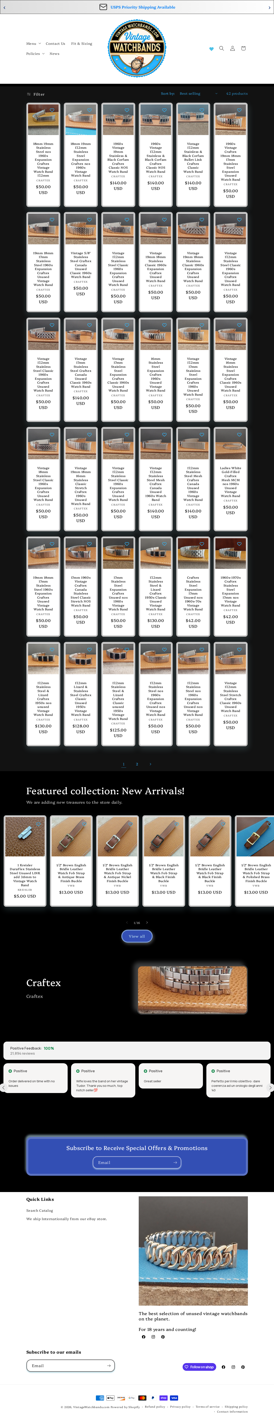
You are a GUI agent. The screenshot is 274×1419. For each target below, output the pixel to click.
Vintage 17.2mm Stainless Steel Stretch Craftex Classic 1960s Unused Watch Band (230, 697)
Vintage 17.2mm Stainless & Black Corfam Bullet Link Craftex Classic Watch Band (193, 157)
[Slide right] (147, 922)
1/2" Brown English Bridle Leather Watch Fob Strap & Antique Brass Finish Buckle (71, 873)
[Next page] (150, 764)
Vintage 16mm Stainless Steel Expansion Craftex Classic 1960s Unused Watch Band (230, 374)
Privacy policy (180, 1406)
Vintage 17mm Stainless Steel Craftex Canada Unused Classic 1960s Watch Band (81, 372)
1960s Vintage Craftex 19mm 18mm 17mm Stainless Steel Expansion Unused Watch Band (230, 161)
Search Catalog (39, 1210)
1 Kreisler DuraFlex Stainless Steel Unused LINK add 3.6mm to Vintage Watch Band (25, 875)
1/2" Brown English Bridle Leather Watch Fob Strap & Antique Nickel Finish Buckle (118, 873)
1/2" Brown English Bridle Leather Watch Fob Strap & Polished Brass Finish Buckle (256, 873)
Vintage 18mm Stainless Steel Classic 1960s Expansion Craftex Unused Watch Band (43, 484)
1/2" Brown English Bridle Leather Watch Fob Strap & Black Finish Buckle (164, 873)
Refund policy (155, 1406)
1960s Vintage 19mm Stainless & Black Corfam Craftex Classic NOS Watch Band (118, 157)
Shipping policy (236, 1406)
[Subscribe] (175, 1162)
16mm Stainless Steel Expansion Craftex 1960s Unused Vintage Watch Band (155, 374)
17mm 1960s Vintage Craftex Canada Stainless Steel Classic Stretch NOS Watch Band (81, 591)
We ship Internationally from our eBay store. (66, 1218)
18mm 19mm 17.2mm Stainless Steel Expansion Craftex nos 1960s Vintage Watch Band (81, 159)
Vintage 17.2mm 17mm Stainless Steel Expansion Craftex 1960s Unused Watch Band (193, 376)
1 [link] (124, 764)
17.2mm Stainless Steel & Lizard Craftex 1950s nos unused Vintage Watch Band (43, 699)
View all (137, 936)
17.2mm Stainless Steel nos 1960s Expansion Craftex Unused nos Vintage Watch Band (155, 699)
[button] (33, 43)
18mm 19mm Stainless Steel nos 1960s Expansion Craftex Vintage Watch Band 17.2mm (43, 159)
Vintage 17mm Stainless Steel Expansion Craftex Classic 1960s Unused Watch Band (118, 374)
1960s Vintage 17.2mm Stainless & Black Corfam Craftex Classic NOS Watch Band (156, 157)
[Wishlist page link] (211, 48)
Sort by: (168, 93)
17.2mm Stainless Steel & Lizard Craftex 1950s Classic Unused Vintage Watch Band (156, 593)
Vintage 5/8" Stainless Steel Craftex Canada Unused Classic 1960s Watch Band (81, 265)
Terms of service (208, 1406)
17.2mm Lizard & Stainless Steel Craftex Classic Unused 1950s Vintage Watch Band (80, 699)
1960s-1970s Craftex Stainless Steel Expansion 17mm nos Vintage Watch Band (231, 591)
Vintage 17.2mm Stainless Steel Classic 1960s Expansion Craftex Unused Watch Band (118, 269)
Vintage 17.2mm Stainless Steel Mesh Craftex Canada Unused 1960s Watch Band (155, 484)
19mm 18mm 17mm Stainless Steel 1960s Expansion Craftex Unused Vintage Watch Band (43, 269)
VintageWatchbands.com (91, 1407)
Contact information (232, 1411)
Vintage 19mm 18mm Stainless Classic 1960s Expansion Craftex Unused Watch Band (156, 267)
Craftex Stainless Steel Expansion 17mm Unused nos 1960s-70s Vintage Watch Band (193, 593)
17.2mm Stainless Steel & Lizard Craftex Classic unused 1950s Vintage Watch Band (118, 701)
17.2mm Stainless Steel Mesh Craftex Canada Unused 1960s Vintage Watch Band (193, 484)
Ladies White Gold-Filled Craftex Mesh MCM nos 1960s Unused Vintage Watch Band (230, 482)
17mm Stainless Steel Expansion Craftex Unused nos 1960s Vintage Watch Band (118, 593)
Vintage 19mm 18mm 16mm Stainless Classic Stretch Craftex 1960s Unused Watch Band (81, 486)
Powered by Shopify (125, 1407)
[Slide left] (127, 922)
